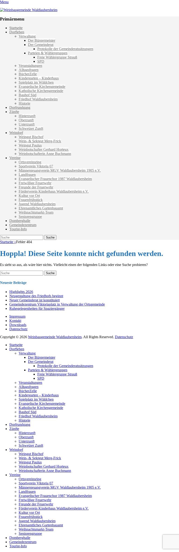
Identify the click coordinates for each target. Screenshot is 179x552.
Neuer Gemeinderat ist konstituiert (34, 300)
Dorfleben (16, 32)
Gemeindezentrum (22, 225)
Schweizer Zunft (31, 128)
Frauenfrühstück (31, 200)
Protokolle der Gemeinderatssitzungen (65, 49)
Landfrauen (27, 175)
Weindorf (16, 133)
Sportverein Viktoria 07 (36, 166)
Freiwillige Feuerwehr (35, 183)
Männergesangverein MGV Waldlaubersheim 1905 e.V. (60, 170)
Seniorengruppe (30, 216)
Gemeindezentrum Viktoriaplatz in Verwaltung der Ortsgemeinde (57, 304)
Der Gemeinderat (40, 45)
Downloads (17, 325)
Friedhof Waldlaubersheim (38, 99)
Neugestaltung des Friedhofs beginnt (36, 296)
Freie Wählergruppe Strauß (57, 57)
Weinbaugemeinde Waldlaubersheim (55, 337)
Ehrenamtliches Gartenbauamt (41, 208)
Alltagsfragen (28, 70)
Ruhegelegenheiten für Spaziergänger (37, 308)
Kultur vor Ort (29, 196)
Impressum (17, 316)
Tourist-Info (18, 229)
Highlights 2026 (21, 292)
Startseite (16, 28)
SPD (40, 61)
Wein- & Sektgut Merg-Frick (40, 141)
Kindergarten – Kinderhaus (39, 78)
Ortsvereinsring (30, 162)
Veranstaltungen (30, 66)
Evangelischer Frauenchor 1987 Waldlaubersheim (55, 179)
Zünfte (14, 112)
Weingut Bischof (31, 137)
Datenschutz (18, 329)
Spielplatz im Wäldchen (36, 82)
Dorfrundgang (19, 107)
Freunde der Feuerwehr (36, 187)
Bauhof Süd (27, 95)
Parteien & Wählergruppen (47, 53)
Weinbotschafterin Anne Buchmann (45, 154)
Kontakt (15, 321)
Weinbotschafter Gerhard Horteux (44, 149)
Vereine (15, 158)
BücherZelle (28, 74)
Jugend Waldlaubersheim (37, 204)
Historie (24, 103)
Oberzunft (26, 120)
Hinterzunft (27, 116)
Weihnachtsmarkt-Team (36, 212)
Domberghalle (19, 221)
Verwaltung (27, 36)
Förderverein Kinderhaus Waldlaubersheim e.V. (54, 191)
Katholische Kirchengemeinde (41, 91)
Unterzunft (26, 124)
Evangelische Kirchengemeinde (42, 87)
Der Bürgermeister (41, 40)
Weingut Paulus (30, 145)
